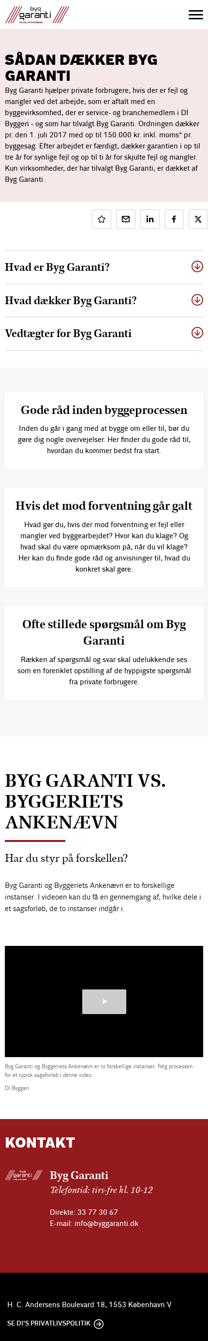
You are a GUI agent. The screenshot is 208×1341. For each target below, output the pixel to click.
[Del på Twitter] (198, 219)
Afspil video (104, 1001)
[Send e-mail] (125, 219)
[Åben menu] (196, 14)
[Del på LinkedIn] (150, 219)
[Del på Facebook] (174, 219)
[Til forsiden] (47, 14)
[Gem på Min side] (101, 219)
